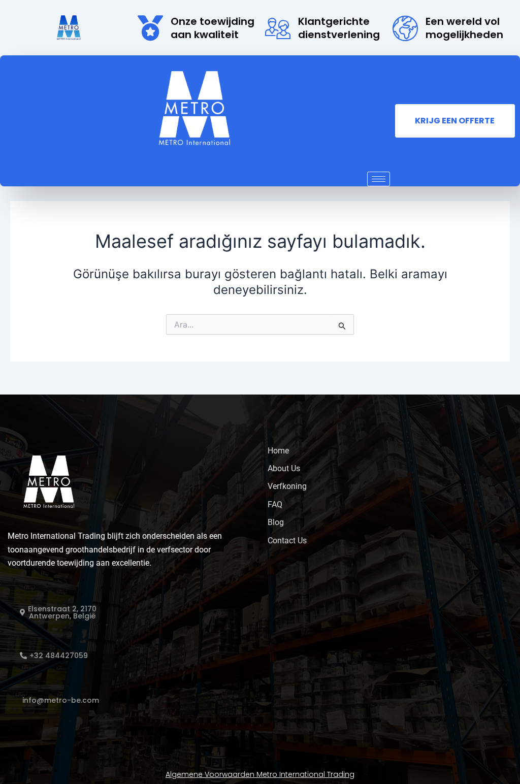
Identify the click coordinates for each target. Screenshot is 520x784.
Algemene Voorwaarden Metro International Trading (260, 774)
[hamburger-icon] (378, 179)
